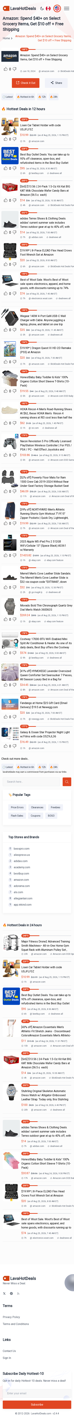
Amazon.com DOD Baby (61, 396)
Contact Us (9, 1351)
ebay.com (35, 560)
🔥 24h (53, 96)
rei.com (34, 428)
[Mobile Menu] (66, 8)
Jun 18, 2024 (29, 71)
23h (26, 954)
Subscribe (37, 1404)
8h (24, 690)
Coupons (35, 815)
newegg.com (36, 719)
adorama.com (20, 886)
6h (24, 173)
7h (24, 237)
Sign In (7, 1358)
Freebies (55, 807)
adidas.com (36, 237)
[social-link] (4, 1293)
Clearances (37, 807)
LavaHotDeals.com (41, 1413)
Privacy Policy (11, 1317)
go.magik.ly (35, 592)
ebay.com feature (55, 560)
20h (26, 1110)
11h (25, 496)
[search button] (67, 781)
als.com (16, 892)
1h (24, 141)
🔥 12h (42, 96)
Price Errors (17, 807)
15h (26, 1046)
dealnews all (56, 173)
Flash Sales (17, 815)
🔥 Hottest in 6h (25, 96)
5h (24, 396)
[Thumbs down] (14, 69)
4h (24, 205)
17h (26, 1178)
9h (24, 658)
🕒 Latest (7, 96)
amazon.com (46, 71)
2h (24, 592)
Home (6, 38)
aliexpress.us (20, 855)
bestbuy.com (36, 173)
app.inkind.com (20, 904)
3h (24, 335)
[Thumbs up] (5, 68)
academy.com (20, 867)
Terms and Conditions (16, 1324)
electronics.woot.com (40, 298)
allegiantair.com (21, 898)
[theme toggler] (42, 8)
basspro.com (19, 848)
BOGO (51, 815)
